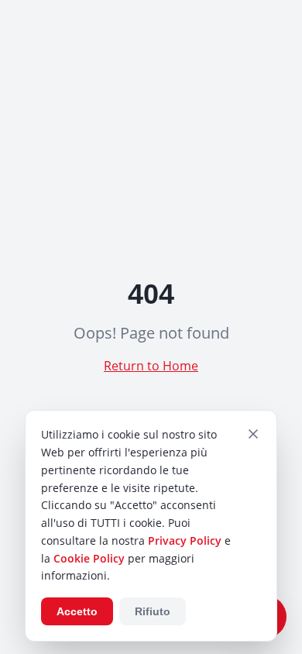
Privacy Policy (184, 540)
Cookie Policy (89, 558)
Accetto (77, 611)
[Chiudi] (253, 434)
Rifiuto (152, 611)
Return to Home (151, 365)
